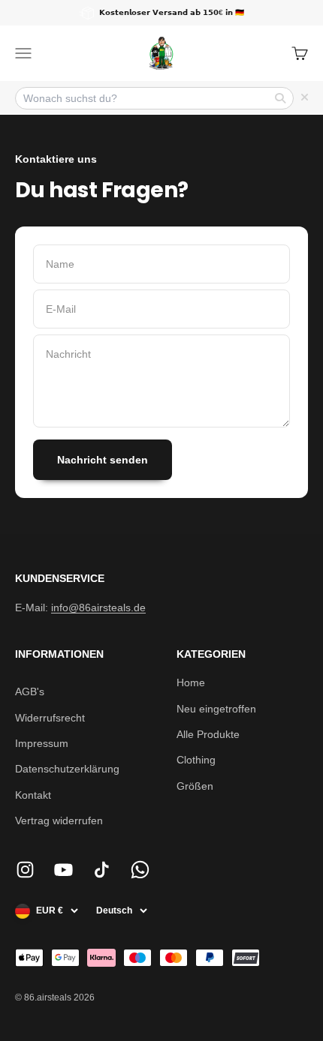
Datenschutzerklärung (67, 769)
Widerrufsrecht (50, 718)
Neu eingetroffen (216, 709)
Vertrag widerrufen (59, 820)
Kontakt (33, 795)
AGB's (29, 692)
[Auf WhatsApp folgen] (140, 870)
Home (191, 682)
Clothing (196, 760)
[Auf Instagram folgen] (25, 870)
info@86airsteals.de (98, 608)
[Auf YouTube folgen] (63, 870)
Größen (195, 786)
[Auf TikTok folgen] (102, 870)
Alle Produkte (208, 734)
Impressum (41, 743)
